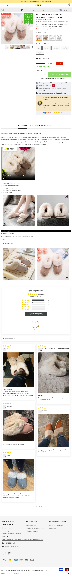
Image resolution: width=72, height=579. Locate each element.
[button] (3, 29)
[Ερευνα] (8, 6)
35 (39, 49)
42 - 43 (40, 54)
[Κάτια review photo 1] (18, 476)
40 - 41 (65, 49)
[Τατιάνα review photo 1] (18, 426)
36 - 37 (46, 49)
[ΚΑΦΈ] (39, 39)
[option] (36, 2)
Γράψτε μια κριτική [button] (36, 315)
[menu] (2, 6)
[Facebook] (4, 554)
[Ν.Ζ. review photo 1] (18, 370)
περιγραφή (22, 127)
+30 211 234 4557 (10, 544)
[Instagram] (9, 554)
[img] (7, 347)
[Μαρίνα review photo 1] (53, 431)
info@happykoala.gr (12, 548)
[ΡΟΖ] (46, 39)
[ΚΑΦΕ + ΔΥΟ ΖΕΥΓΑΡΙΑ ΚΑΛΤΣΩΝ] (53, 39)
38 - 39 (56, 49)
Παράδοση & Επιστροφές (40, 127)
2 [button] (33, 507)
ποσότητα (39, 71)
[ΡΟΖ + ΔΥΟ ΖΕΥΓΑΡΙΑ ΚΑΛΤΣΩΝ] (59, 39)
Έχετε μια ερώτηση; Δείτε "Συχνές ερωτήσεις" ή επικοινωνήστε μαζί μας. (22, 541)
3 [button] (36, 507)
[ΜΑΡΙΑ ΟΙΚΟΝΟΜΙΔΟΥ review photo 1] (53, 373)
